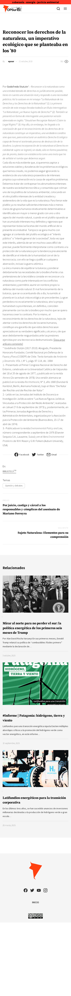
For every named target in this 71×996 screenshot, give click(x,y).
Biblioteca (9, 471)
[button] (65, 8)
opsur (11, 61)
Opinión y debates (13, 485)
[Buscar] (58, 8)
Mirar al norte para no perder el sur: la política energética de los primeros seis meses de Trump (32, 628)
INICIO (35, 902)
